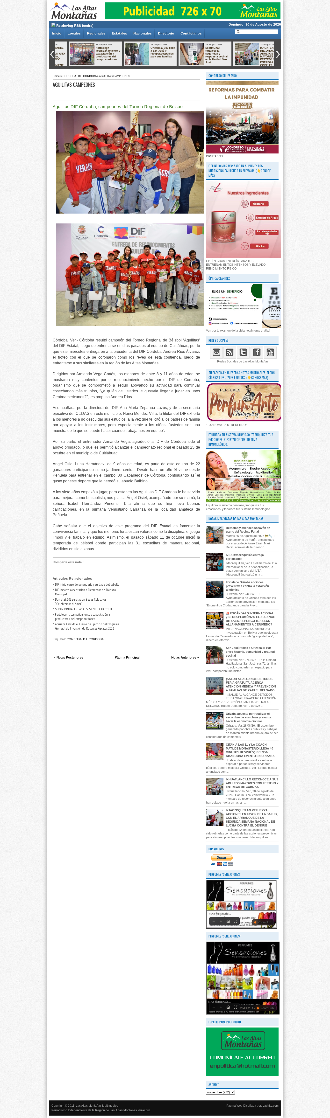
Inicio (56, 33)
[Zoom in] (220, 921)
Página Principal (127, 657)
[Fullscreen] (235, 921)
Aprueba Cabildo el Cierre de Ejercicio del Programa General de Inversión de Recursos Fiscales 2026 (87, 626)
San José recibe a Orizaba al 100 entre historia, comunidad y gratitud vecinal (250, 651)
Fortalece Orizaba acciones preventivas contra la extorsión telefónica (247, 586)
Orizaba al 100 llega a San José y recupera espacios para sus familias (150, 52)
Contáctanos (191, 33)
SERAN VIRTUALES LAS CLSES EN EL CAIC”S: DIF (84, 609)
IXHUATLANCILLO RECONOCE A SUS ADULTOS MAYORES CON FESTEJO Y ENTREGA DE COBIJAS (260, 56)
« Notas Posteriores (68, 657)
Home (56, 76)
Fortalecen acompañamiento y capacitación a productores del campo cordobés (95, 53)
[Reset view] (228, 921)
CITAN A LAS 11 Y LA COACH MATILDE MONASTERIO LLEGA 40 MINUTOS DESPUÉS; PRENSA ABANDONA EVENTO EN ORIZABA (250, 750)
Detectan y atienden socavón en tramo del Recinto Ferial (248, 530)
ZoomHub (264, 922)
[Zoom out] (213, 921)
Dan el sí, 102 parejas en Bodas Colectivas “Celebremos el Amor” (80, 601)
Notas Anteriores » (185, 657)
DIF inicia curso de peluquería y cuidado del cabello (87, 584)
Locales (74, 33)
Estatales (119, 33)
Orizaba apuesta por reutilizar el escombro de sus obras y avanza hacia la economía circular (249, 717)
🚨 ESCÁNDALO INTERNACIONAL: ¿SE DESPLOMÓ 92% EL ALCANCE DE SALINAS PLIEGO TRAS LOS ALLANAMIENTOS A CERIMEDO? (250, 619)
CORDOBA (69, 76)
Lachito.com (271, 1105)
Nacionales (142, 33)
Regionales (96, 33)
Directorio (166, 33)
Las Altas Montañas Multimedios (97, 1105)
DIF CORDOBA (87, 76)
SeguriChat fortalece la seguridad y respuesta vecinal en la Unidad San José (204, 55)
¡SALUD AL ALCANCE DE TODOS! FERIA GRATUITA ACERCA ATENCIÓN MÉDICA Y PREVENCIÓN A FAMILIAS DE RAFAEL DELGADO (251, 684)
